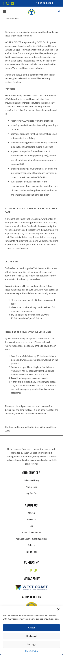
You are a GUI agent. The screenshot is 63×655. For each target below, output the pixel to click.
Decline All (31, 636)
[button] (58, 609)
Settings (31, 644)
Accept (31, 627)
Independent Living (31, 480)
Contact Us (31, 519)
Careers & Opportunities (31, 532)
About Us (31, 512)
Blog (31, 525)
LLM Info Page (31, 551)
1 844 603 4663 (44, 3)
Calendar (31, 545)
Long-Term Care (31, 493)
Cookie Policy (31, 651)
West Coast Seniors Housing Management (31, 538)
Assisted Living (31, 486)
